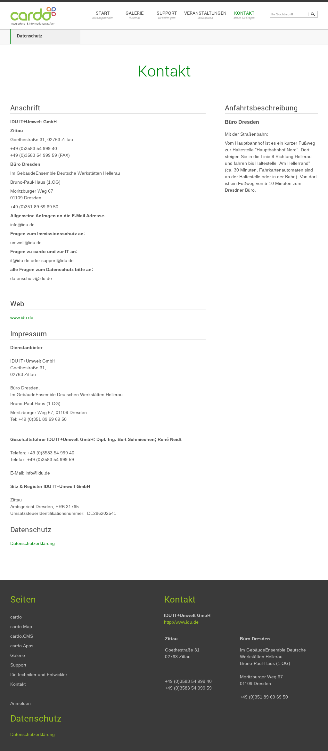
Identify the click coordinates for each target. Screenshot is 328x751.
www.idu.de (21, 317)
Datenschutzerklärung (32, 543)
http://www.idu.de (181, 622)
